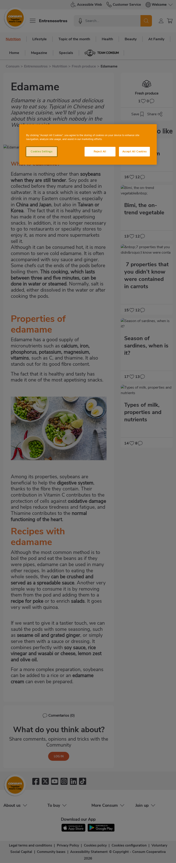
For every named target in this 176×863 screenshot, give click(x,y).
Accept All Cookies (134, 151)
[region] (88, 144)
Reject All (100, 151)
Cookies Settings (41, 151)
